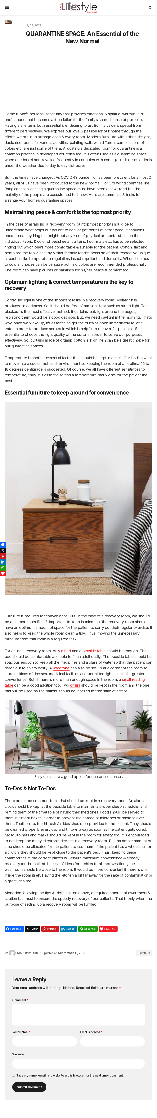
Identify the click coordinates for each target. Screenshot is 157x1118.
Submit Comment (29, 1087)
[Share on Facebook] (3, 545)
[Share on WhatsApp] (3, 568)
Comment (20, 1000)
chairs (75, 685)
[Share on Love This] (3, 573)
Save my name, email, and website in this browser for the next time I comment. (69, 1075)
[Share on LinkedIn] (3, 562)
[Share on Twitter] (3, 550)
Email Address (91, 1032)
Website (18, 1054)
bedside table (93, 651)
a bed (66, 651)
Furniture (144, 953)
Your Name (21, 1032)
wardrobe (61, 668)
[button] (7, 7)
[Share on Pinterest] (3, 556)
